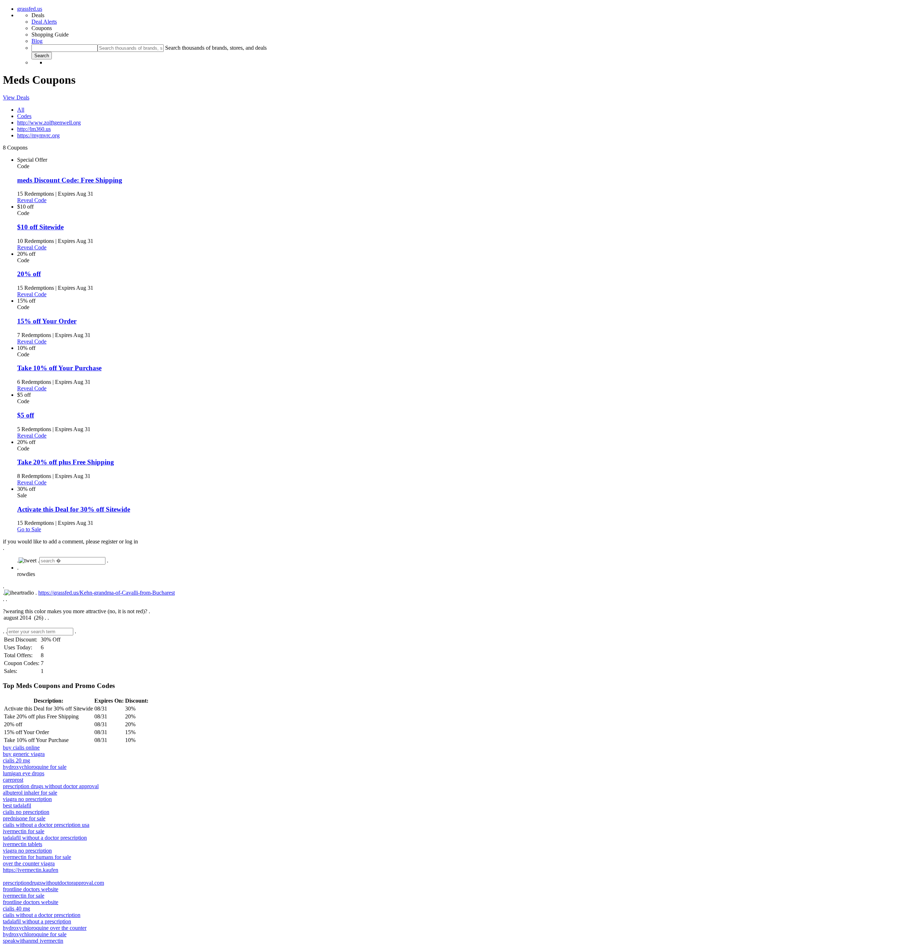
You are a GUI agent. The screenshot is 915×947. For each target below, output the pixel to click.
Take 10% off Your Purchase (59, 368)
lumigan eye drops (23, 773)
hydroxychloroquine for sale (34, 767)
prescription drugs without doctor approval (51, 786)
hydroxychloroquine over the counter (44, 928)
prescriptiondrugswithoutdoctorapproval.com (53, 883)
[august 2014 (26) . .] (457, 618)
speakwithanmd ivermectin (33, 941)
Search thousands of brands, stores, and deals (216, 48)
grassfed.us (29, 9)
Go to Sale (29, 529)
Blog (37, 41)
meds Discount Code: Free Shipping (69, 180)
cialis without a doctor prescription (41, 915)
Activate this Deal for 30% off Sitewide (73, 509)
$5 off (25, 415)
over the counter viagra (29, 863)
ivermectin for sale (23, 831)
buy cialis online (21, 748)
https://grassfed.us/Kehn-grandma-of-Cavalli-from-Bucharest (106, 593)
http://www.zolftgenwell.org (49, 122)
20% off (29, 274)
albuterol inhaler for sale (30, 793)
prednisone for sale (24, 818)
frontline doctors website (30, 889)
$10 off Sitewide (40, 227)
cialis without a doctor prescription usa (46, 825)
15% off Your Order (46, 321)
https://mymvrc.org (38, 135)
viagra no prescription (27, 799)
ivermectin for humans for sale (37, 857)
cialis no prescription (26, 812)
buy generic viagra (24, 754)
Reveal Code (31, 200)
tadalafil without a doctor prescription (45, 838)
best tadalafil (17, 805)
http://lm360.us (34, 129)
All (20, 110)
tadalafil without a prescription (37, 921)
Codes (24, 116)
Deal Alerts (44, 22)
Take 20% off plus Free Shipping (65, 462)
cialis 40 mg (16, 908)
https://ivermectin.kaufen (30, 870)
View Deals (16, 97)
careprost (13, 780)
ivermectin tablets (22, 844)
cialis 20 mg (16, 760)
